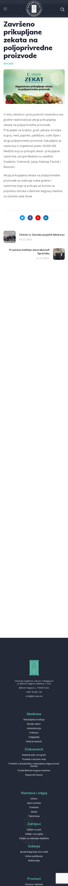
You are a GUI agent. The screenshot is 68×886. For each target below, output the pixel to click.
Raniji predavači (34, 741)
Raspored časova (34, 775)
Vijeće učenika (34, 803)
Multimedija (34, 860)
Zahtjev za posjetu (34, 834)
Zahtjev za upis (34, 829)
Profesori (34, 733)
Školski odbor (34, 724)
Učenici (33, 798)
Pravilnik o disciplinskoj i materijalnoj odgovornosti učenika (34, 765)
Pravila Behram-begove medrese (34, 770)
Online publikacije (34, 856)
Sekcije (34, 812)
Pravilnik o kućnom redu (34, 759)
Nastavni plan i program (34, 755)
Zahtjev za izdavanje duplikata (34, 838)
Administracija (34, 728)
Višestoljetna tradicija (33, 719)
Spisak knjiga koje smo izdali (34, 852)
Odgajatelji (34, 737)
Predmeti (34, 807)
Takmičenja (34, 816)
